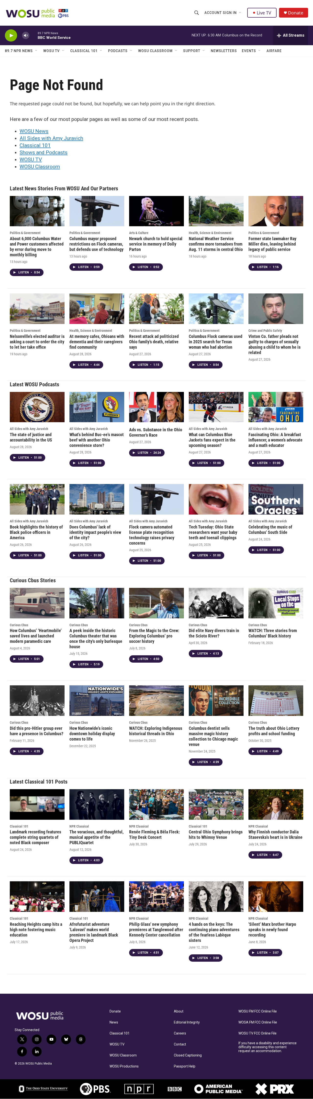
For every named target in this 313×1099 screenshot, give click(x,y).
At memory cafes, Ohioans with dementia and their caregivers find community (96, 342)
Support (191, 51)
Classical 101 (84, 51)
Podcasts (118, 51)
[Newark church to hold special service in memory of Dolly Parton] (156, 211)
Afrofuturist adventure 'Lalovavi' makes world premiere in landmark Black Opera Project (93, 932)
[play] (11, 35)
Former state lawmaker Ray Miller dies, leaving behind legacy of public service (272, 244)
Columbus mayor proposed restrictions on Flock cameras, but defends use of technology (96, 244)
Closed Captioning (188, 1055)
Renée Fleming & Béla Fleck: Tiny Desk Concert (154, 834)
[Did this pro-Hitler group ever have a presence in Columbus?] (37, 700)
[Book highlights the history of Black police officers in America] (37, 499)
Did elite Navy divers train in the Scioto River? (214, 633)
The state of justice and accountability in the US (31, 437)
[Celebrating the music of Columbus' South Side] (275, 499)
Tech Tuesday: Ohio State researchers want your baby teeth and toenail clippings (213, 532)
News (114, 1022)
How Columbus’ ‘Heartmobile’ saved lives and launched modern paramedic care (36, 636)
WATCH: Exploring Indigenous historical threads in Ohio (155, 731)
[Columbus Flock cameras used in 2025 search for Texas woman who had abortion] (216, 308)
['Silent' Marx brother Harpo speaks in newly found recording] (275, 896)
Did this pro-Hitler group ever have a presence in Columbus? (36, 731)
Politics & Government (25, 233)
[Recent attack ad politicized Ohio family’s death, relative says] (156, 308)
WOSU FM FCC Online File (257, 1011)
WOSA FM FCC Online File (257, 1022)
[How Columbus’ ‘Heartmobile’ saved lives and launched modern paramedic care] (37, 603)
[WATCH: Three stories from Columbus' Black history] (275, 603)
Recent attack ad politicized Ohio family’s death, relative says (154, 342)
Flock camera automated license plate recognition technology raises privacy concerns (151, 535)
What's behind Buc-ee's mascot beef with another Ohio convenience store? (96, 440)
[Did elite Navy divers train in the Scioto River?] (216, 603)
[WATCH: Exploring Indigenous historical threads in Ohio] (156, 700)
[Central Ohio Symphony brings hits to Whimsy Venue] (216, 804)
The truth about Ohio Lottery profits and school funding (273, 731)
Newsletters (224, 51)
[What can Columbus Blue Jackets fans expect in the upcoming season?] (216, 407)
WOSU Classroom (155, 51)
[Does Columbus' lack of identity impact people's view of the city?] (96, 499)
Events (249, 51)
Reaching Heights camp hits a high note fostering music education (36, 929)
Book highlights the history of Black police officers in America (36, 532)
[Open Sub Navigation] (240, 13)
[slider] (33, 35)
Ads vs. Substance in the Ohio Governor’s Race (155, 432)
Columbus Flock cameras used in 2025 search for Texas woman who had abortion (215, 342)
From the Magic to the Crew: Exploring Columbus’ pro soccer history (154, 636)
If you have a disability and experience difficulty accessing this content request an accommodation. (267, 1047)
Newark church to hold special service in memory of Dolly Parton (155, 244)
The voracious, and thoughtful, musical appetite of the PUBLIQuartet (96, 837)
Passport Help (184, 1066)
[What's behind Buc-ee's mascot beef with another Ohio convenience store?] (96, 407)
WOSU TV (51, 51)
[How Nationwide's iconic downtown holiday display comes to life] (96, 700)
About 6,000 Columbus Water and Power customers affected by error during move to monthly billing (37, 246)
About (178, 1011)
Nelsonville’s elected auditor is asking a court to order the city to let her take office (37, 342)
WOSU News (34, 131)
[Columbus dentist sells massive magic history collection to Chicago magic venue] (216, 700)
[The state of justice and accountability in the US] (37, 407)
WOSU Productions (124, 1066)
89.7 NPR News (19, 51)
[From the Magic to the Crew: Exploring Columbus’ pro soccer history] (156, 603)
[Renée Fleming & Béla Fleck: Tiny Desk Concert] (156, 804)
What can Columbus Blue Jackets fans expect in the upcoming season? (212, 440)
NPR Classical (79, 826)
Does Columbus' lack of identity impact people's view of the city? (95, 532)
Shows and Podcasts (43, 152)
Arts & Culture (138, 233)
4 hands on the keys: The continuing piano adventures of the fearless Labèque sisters (214, 932)
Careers (180, 1033)
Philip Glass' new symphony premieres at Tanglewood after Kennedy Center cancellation (156, 929)
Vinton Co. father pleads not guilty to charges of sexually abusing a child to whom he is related (274, 344)
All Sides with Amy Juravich (51, 138)
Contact (180, 1044)
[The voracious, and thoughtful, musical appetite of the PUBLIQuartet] (96, 804)
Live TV (264, 13)
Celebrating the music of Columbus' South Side (270, 529)
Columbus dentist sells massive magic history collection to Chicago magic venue (213, 736)
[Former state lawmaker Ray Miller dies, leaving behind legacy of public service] (275, 211)
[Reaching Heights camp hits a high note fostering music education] (37, 896)
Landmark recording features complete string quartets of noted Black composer (35, 837)
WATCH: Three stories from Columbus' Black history (272, 633)
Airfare (274, 51)
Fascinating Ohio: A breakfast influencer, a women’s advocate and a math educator (275, 440)
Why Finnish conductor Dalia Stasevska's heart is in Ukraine (275, 834)
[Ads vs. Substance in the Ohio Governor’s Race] (156, 407)
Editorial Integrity (187, 1022)
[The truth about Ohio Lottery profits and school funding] (275, 700)
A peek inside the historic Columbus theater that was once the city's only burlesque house (95, 638)
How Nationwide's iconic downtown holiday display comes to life (92, 734)
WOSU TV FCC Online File (257, 1033)
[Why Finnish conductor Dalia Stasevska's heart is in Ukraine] (275, 804)
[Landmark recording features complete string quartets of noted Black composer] (37, 804)
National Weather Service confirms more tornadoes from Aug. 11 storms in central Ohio (216, 244)
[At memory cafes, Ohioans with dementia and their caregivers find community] (96, 308)
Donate (295, 12)
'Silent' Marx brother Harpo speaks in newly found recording (272, 929)
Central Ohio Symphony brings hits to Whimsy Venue (216, 834)
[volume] (26, 35)
